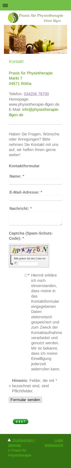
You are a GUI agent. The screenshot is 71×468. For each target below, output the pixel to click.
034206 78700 (36, 94)
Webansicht (54, 445)
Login (58, 440)
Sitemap (14, 445)
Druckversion (22, 440)
